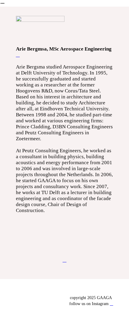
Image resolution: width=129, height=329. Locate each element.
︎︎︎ (65, 260)
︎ (111, 303)
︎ (18, 55)
